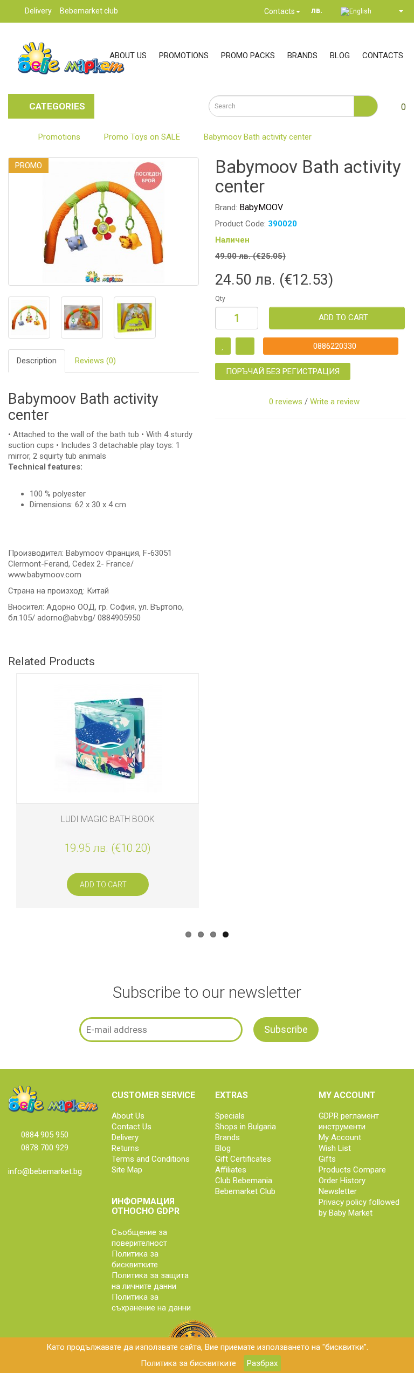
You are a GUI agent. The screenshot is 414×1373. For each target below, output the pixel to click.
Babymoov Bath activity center (258, 137)
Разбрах (262, 1363)
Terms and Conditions (151, 1159)
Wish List (335, 1148)
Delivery (38, 10)
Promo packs (248, 55)
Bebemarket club (89, 10)
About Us (128, 1116)
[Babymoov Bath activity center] (103, 221)
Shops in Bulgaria (245, 1126)
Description (37, 360)
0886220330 (333, 346)
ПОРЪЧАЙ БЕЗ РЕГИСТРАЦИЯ (283, 371)
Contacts (279, 11)
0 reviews (285, 401)
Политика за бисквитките (188, 1363)
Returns (125, 1148)
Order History (342, 1180)
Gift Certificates (243, 1159)
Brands (302, 55)
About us (128, 55)
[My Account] (396, 11)
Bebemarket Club (245, 1191)
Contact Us (131, 1126)
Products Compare (352, 1170)
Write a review (335, 401)
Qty (220, 298)
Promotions (184, 55)
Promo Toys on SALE (142, 137)
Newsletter (338, 1191)
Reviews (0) (95, 360)
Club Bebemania (243, 1180)
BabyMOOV (261, 207)
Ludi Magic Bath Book (108, 819)
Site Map (127, 1170)
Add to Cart (343, 317)
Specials (230, 1116)
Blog (340, 55)
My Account (340, 1137)
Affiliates (230, 1170)
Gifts (327, 1159)
